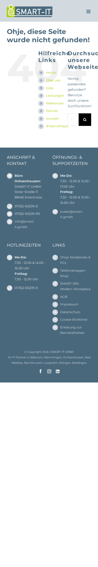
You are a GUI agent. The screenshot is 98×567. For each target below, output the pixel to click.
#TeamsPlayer (57, 126)
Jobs (49, 88)
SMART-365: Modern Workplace (75, 286)
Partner (52, 111)
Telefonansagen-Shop (73, 273)
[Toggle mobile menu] (88, 11)
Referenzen (55, 103)
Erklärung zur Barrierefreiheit (72, 330)
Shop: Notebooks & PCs (75, 260)
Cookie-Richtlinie (73, 319)
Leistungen (55, 96)
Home (51, 72)
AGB (63, 297)
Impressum (69, 304)
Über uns (53, 80)
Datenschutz (70, 312)
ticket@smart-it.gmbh (71, 214)
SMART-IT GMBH (62, 352)
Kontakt (52, 119)
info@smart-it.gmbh (25, 224)
